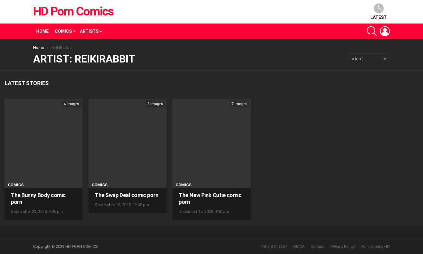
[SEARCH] (372, 31)
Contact (318, 246)
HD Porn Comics (73, 11)
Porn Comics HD (375, 246)
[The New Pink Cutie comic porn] (211, 143)
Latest (378, 17)
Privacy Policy (343, 246)
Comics (63, 31)
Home (42, 31)
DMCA (298, 246)
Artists (89, 31)
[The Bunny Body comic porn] (43, 143)
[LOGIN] (385, 31)
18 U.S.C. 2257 (274, 246)
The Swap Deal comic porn (126, 195)
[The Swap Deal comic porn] (127, 143)
